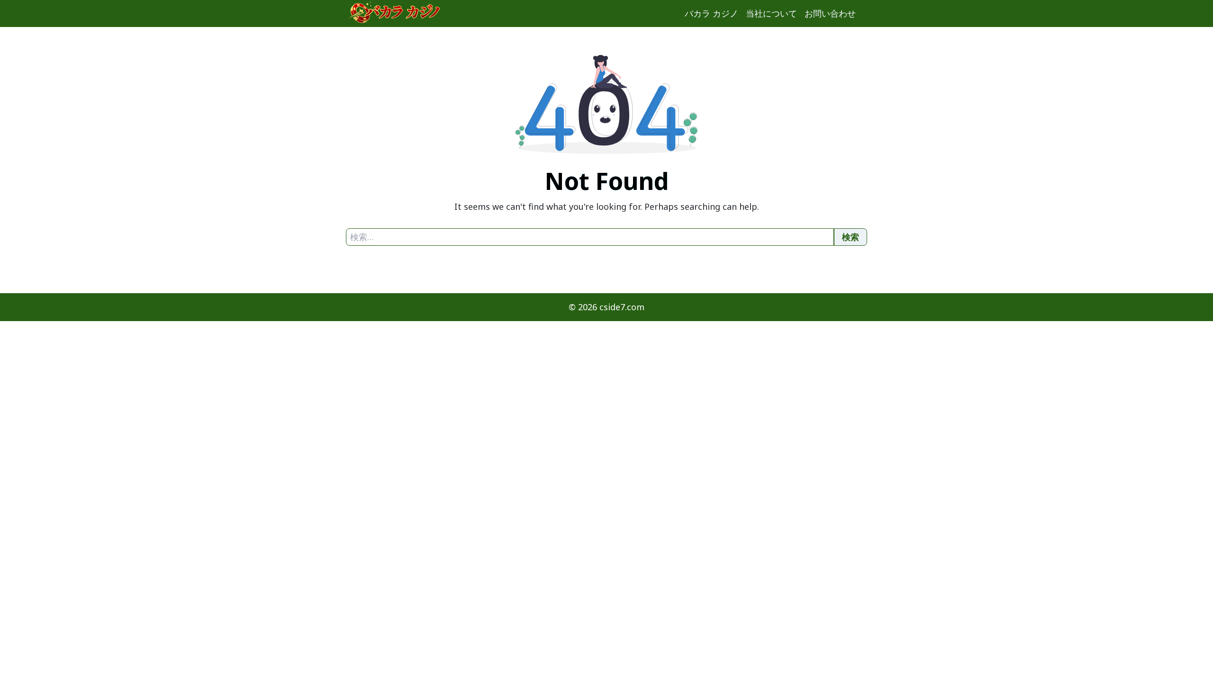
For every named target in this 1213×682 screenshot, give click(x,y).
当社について (771, 13)
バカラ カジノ (711, 13)
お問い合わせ (830, 13)
